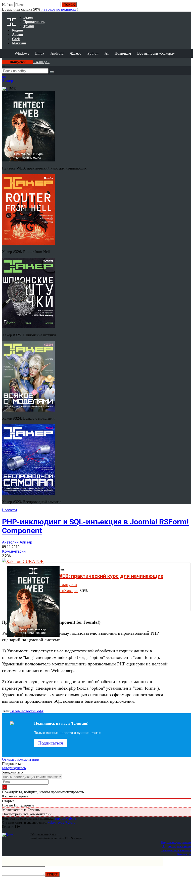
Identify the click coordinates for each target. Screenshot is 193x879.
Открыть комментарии (20, 759)
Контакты (184, 854)
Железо (75, 53)
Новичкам (123, 53)
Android (57, 53)
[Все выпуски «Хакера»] (2, 60)
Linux (39, 53)
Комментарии (14, 551)
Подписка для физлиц (176, 842)
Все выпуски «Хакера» (156, 53)
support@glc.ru (65, 818)
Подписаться (50, 743)
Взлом (15, 711)
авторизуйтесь (14, 768)
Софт (39, 711)
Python (93, 53)
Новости (9, 510)
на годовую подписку (59, 9)
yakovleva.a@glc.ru (61, 822)
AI (107, 53)
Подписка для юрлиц (176, 846)
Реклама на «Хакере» (176, 850)
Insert (52, 874)
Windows (22, 53)
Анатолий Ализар (17, 542)
